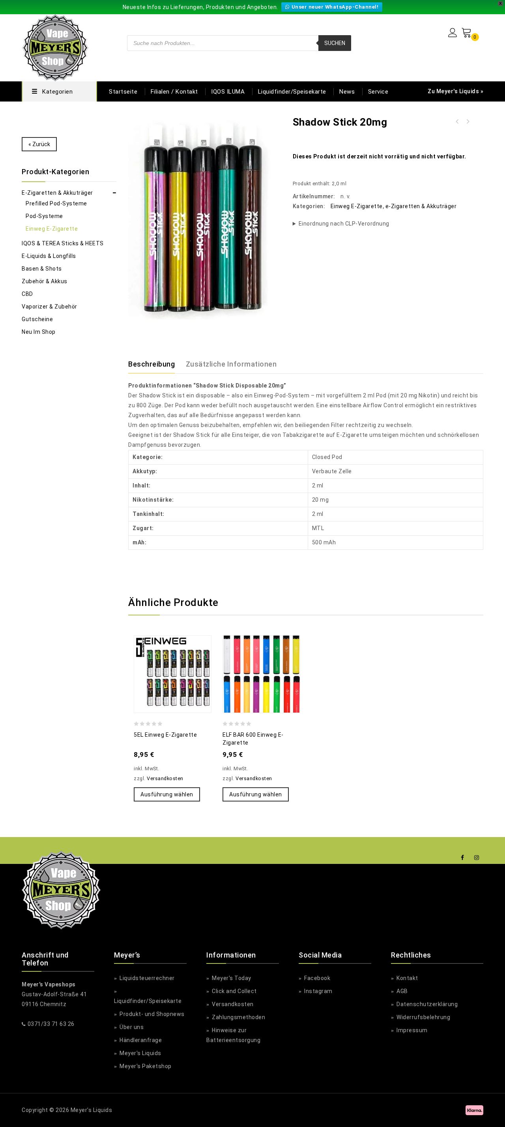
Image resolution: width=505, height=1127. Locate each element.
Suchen (334, 43)
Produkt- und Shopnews (151, 1014)
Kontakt (406, 978)
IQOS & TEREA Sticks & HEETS (63, 243)
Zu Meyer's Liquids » (455, 91)
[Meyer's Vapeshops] (55, 47)
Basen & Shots (42, 268)
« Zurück (39, 144)
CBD (27, 294)
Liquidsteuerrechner (146, 978)
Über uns (131, 1027)
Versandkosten (165, 778)
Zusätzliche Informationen (231, 364)
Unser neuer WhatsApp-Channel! (335, 7)
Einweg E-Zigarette (357, 206)
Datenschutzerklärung (426, 1004)
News (347, 91)
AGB (401, 991)
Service (378, 91)
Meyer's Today (231, 978)
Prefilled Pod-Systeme (56, 203)
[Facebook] (462, 857)
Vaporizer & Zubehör (49, 306)
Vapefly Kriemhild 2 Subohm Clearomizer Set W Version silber (467, 121)
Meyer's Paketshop (145, 1066)
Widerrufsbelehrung (422, 1017)
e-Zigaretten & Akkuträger (421, 206)
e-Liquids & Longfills (49, 256)
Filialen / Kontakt (174, 91)
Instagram (318, 991)
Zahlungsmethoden (238, 1017)
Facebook (316, 978)
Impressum (411, 1030)
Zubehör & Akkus (44, 281)
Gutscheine (37, 319)
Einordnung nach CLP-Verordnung (344, 223)
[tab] (156, 364)
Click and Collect (234, 991)
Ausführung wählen (166, 794)
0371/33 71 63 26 (51, 1024)
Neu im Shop (39, 332)
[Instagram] (477, 857)
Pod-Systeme (44, 216)
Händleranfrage (140, 1040)
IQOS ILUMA (228, 91)
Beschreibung (151, 364)
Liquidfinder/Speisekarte (292, 91)
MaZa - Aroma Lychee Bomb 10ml (457, 121)
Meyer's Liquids (139, 1053)
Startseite (123, 91)
